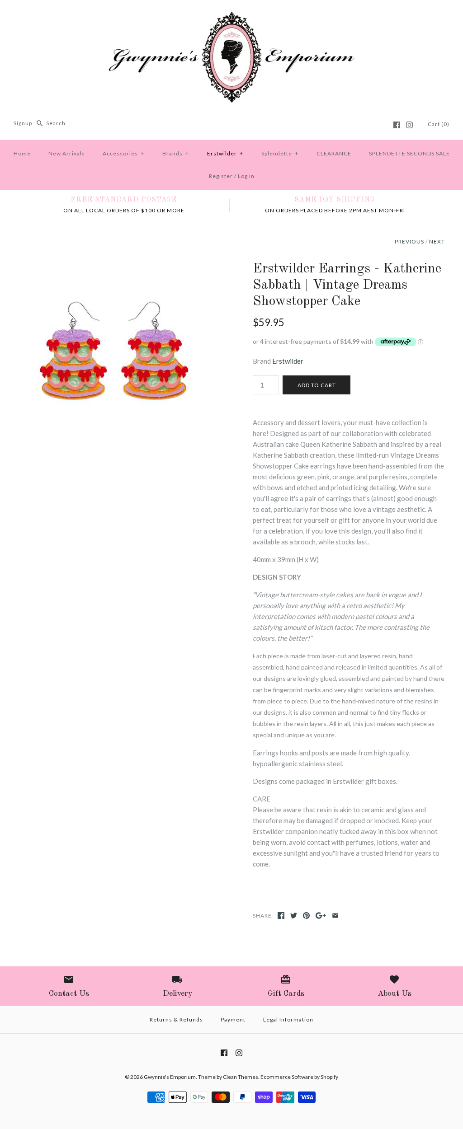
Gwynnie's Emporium (170, 1076)
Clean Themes (240, 1076)
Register (221, 176)
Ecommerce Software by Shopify (299, 1076)
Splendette (279, 153)
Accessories (123, 153)
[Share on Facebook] (281, 915)
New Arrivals (66, 153)
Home (22, 153)
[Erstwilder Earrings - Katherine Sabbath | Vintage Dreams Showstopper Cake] (114, 266)
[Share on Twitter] (293, 915)
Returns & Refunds (176, 1019)
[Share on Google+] (321, 915)
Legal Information (288, 1019)
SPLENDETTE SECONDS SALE (409, 153)
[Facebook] (396, 125)
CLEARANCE (334, 153)
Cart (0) (438, 124)
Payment (233, 1019)
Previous (409, 241)
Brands (175, 153)
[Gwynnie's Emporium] (231, 14)
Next (437, 241)
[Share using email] (335, 915)
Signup (23, 123)
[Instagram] (409, 125)
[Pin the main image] (306, 915)
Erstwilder (225, 153)
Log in (246, 176)
